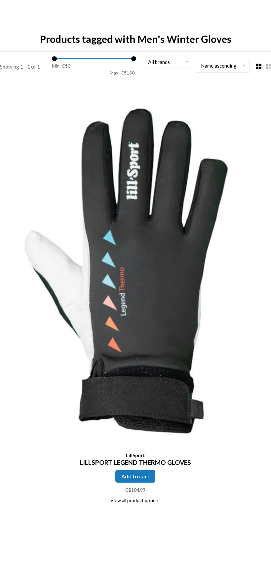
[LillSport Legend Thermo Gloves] (135, 266)
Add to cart (135, 476)
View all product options (135, 500)
